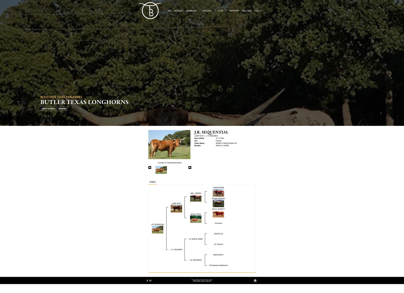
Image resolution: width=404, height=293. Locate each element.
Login (210, 280)
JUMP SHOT (199, 136)
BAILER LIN (218, 234)
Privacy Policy (196, 280)
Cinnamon (218, 223)
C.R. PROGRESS (196, 260)
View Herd (62, 108)
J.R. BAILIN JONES (196, 239)
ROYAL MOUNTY (218, 209)
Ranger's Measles (218, 198)
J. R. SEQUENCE (212, 136)
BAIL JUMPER (196, 193)
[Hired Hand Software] (255, 281)
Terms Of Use (204, 280)
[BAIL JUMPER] (195, 198)
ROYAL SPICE (196, 214)
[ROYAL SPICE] (195, 219)
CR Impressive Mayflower (218, 265)
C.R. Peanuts (218, 244)
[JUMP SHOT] (176, 208)
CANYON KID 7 (218, 255)
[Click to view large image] (169, 144)
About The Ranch (48, 108)
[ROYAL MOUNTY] (218, 214)
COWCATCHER (218, 187)
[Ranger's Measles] (218, 203)
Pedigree (153, 182)
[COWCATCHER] (218, 192)
